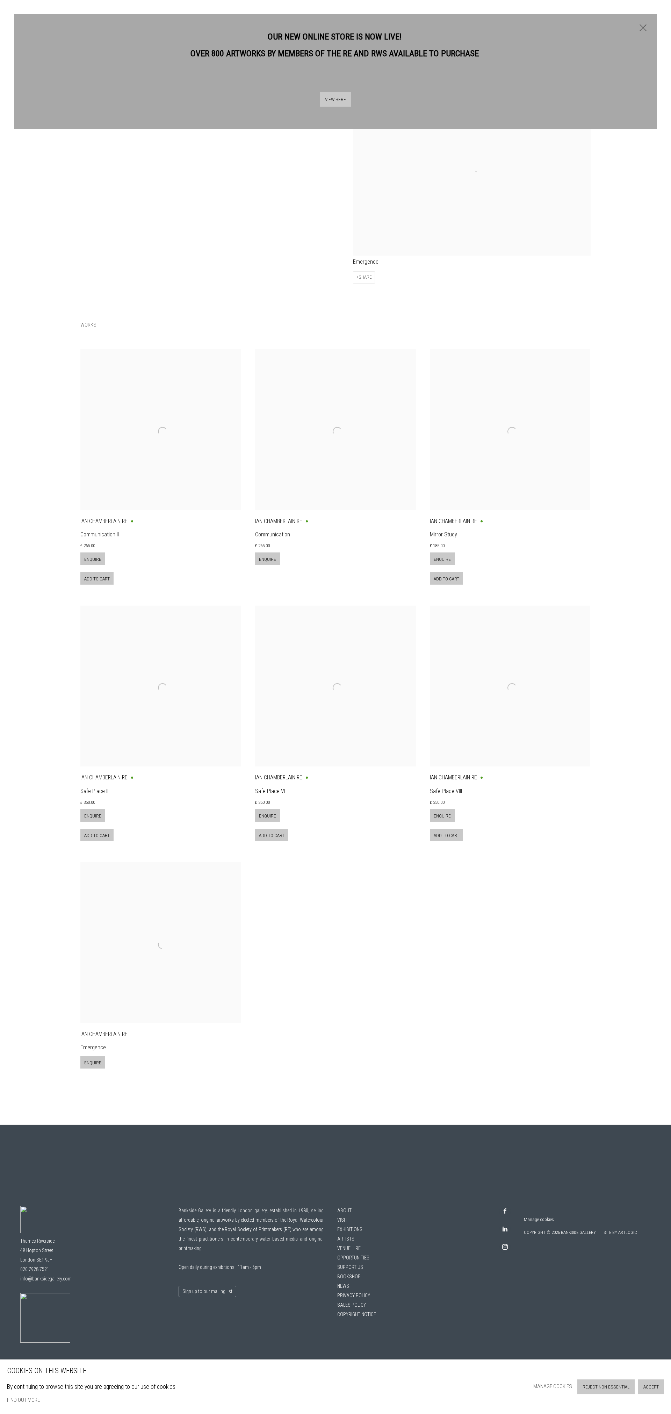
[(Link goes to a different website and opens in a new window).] (45, 1341)
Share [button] (365, 277)
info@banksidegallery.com (46, 1278)
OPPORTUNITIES (353, 1258)
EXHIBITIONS (349, 1229)
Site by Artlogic (620, 1232)
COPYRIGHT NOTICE (356, 1314)
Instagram (505, 1247)
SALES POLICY (351, 1305)
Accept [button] (651, 1387)
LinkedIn (505, 1229)
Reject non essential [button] (606, 1387)
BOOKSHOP (349, 1276)
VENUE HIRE (349, 1248)
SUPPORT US (350, 1267)
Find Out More (23, 1400)
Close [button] (641, 31)
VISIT (342, 1220)
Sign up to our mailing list (207, 1291)
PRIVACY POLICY (353, 1295)
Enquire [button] (92, 559)
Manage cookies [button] (539, 1219)
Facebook (505, 1211)
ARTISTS (345, 1239)
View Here (335, 99)
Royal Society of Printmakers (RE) (258, 1229)
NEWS (343, 1286)
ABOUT (344, 1210)
